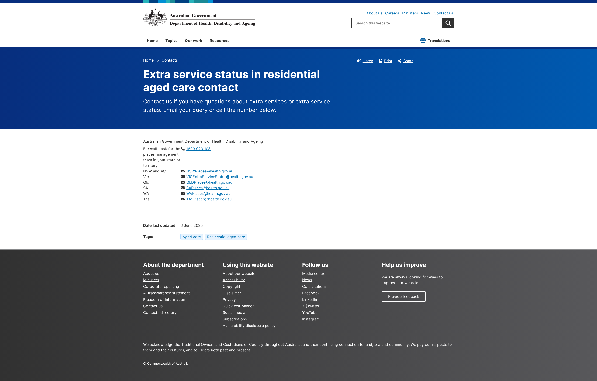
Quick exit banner (238, 306)
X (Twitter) (311, 306)
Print (388, 60)
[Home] (199, 17)
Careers (392, 13)
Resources (219, 40)
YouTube (309, 312)
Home (152, 40)
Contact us (443, 13)
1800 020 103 (198, 148)
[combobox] (397, 23)
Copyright (231, 286)
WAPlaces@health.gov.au (208, 193)
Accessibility (234, 280)
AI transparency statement (166, 293)
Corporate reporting (161, 286)
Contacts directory (160, 312)
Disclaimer (232, 293)
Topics (171, 40)
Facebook (311, 293)
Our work (193, 40)
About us (374, 13)
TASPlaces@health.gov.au (209, 199)
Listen (368, 60)
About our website (239, 273)
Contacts (170, 60)
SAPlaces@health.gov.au (207, 187)
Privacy (229, 299)
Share (408, 60)
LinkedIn (309, 299)
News (426, 13)
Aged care (192, 236)
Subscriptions (235, 319)
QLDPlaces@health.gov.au (209, 182)
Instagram (311, 319)
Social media (234, 312)
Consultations (314, 286)
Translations (439, 40)
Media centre (313, 273)
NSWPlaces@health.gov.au (209, 171)
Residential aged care (226, 236)
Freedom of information (164, 299)
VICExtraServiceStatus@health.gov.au (219, 176)
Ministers (410, 13)
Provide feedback (403, 296)
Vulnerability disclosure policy (249, 325)
